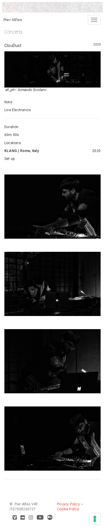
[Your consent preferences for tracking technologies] (94, 518)
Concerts (13, 32)
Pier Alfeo (13, 20)
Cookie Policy (68, 509)
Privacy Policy (68, 504)
